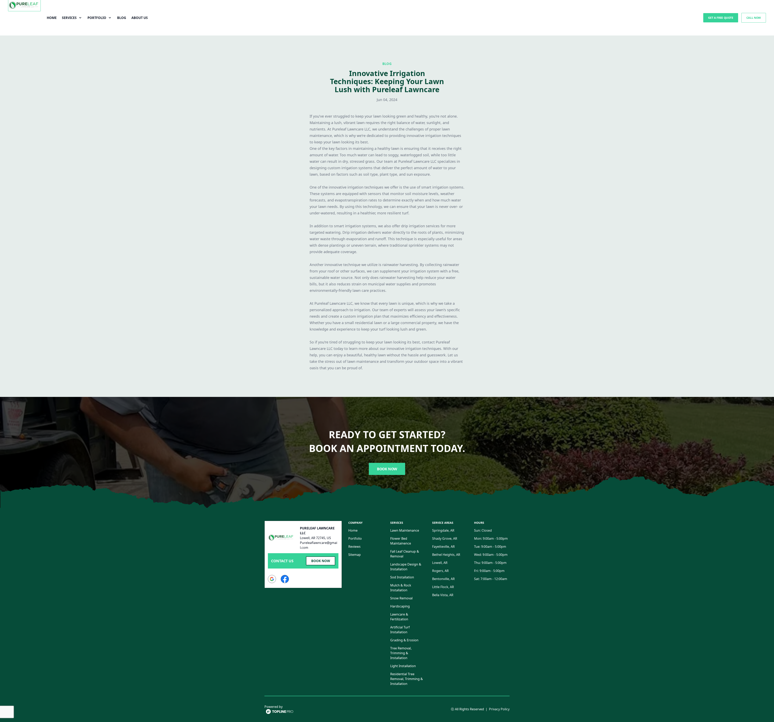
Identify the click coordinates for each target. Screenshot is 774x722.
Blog (121, 18)
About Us (139, 18)
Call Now (753, 18)
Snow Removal (401, 598)
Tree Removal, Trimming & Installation (401, 653)
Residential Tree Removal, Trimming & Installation (406, 679)
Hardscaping (400, 606)
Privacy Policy (499, 709)
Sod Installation (402, 577)
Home (52, 18)
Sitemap (354, 554)
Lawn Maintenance (404, 530)
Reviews (354, 546)
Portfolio (355, 538)
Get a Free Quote (720, 18)
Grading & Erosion (404, 640)
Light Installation (403, 666)
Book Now (387, 468)
